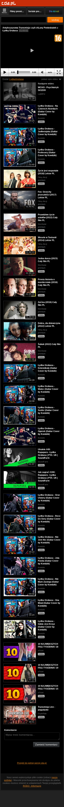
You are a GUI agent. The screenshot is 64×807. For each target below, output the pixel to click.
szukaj (55, 19)
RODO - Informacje (32, 786)
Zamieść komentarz (46, 744)
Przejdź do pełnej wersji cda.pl (32, 763)
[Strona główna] (9, 3)
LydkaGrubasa (16, 79)
